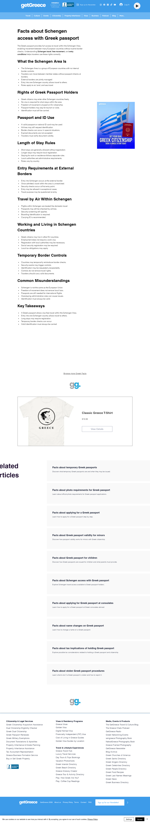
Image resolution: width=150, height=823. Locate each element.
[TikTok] (111, 5)
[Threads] (108, 5)
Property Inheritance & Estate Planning (23, 745)
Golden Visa (61, 727)
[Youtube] (115, 5)
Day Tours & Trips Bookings (68, 757)
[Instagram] (101, 5)
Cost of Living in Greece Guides (70, 737)
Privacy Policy (68, 802)
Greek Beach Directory (66, 767)
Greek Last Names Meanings (118, 775)
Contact (83, 802)
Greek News (111, 779)
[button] (28, 15)
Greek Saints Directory (116, 758)
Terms (76, 802)
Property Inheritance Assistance (20, 748)
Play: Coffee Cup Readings (68, 781)
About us (57, 802)
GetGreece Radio (113, 731)
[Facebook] (104, 5)
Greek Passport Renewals (17, 735)
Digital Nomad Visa (64, 731)
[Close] (147, 819)
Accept (139, 819)
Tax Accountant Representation (19, 752)
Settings (129, 819)
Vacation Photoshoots (65, 761)
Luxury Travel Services (66, 754)
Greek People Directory (116, 768)
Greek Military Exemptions (18, 738)
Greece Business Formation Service (22, 755)
